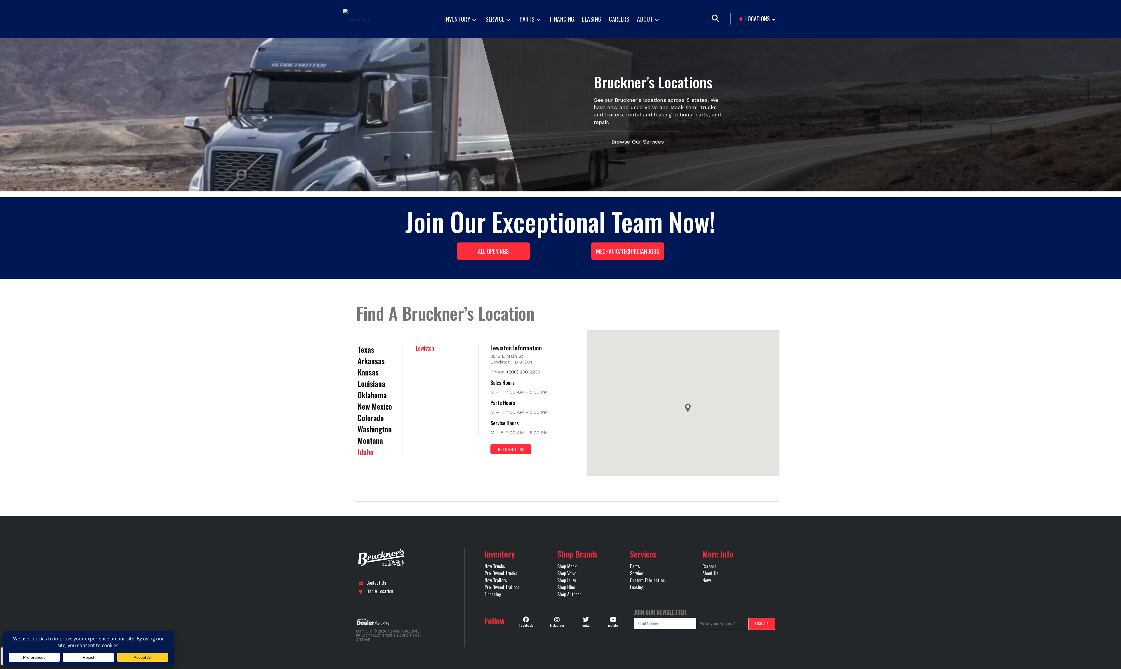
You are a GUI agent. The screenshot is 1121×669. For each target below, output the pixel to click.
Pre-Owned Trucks (501, 573)
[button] (687, 408)
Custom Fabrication (647, 580)
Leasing (636, 587)
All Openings (493, 251)
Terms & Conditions (402, 635)
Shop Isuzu (566, 580)
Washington (375, 429)
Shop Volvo (566, 573)
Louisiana (371, 383)
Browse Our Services (638, 142)
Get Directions (511, 449)
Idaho (366, 451)
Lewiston (425, 348)
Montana (370, 440)
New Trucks (495, 566)
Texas (366, 349)
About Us (710, 573)
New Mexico (375, 406)
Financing (493, 594)
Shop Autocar (569, 594)
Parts (635, 566)
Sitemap (363, 639)
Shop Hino (566, 587)
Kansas (368, 372)
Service (636, 573)
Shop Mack (567, 566)
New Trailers (496, 580)
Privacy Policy (369, 635)
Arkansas (371, 360)
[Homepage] (415, 557)
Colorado (371, 417)
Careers (709, 566)
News (707, 580)
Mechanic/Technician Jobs (627, 251)
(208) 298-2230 (523, 372)
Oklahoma (372, 395)
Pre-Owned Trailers (502, 587)
